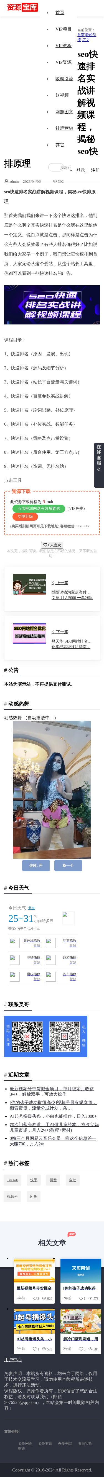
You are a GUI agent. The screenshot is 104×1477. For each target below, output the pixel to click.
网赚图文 (64, 111)
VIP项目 (63, 29)
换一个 (68, 865)
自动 (72, 1180)
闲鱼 (33, 1196)
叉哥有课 (45, 1443)
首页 (59, 12)
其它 (59, 145)
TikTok (12, 1180)
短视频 (62, 95)
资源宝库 (85, 1443)
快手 (33, 1180)
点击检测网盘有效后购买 (38, 508)
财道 (21, 1448)
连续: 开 (35, 865)
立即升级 (25, 516)
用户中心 (13, 1359)
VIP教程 (63, 45)
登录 (80, 170)
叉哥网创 (25, 1443)
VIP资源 (63, 62)
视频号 (12, 1196)
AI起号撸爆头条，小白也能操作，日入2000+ (53, 1116)
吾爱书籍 (65, 1443)
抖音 (53, 1180)
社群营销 (64, 128)
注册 (95, 170)
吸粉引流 (64, 78)
